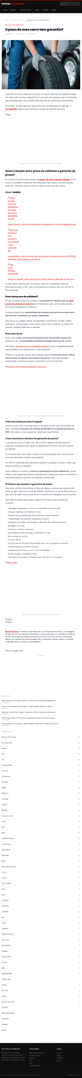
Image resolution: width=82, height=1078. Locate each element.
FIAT (41, 759)
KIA (41, 917)
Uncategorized (41, 743)
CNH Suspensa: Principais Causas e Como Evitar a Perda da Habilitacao (28, 700)
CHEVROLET (41, 776)
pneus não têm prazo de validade (55, 179)
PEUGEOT (41, 900)
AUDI (41, 895)
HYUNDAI (41, 799)
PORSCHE (41, 906)
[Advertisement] (41, 671)
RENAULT (41, 793)
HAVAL (41, 985)
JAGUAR (41, 1007)
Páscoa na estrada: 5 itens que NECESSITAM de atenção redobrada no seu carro (41, 279)
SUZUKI (41, 962)
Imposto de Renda (41, 1002)
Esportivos (41, 940)
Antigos (41, 748)
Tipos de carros (41, 816)
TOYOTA (41, 771)
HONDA (41, 805)
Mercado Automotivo (41, 867)
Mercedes (41, 855)
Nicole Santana (11, 631)
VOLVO (41, 872)
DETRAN (41, 782)
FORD (41, 821)
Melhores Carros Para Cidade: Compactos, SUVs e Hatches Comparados (29, 712)
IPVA (41, 827)
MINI (41, 968)
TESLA (41, 878)
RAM (41, 889)
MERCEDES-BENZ (41, 1013)
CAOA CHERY (41, 883)
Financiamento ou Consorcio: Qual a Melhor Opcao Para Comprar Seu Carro (30, 724)
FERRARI (41, 951)
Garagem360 (11, 109)
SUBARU (41, 1024)
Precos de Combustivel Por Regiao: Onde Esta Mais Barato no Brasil (27, 706)
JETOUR (41, 990)
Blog (58, 1060)
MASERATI (41, 1019)
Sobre (59, 1055)
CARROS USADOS (41, 838)
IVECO (41, 923)
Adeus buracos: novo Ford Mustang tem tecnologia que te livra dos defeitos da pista (42, 224)
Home (7, 20)
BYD (41, 754)
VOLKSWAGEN (41, 765)
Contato (59, 1058)
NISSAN (41, 810)
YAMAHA (41, 928)
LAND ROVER (41, 957)
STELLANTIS (41, 850)
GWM (41, 788)
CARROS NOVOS (41, 934)
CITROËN (41, 912)
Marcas (41, 1030)
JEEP (41, 833)
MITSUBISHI (41, 945)
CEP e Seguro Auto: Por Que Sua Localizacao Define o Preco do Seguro (28, 718)
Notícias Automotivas (18, 20)
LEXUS (41, 996)
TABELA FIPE (41, 979)
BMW (41, 861)
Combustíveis (41, 844)
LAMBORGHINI (41, 974)
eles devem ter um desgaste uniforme (32, 346)
